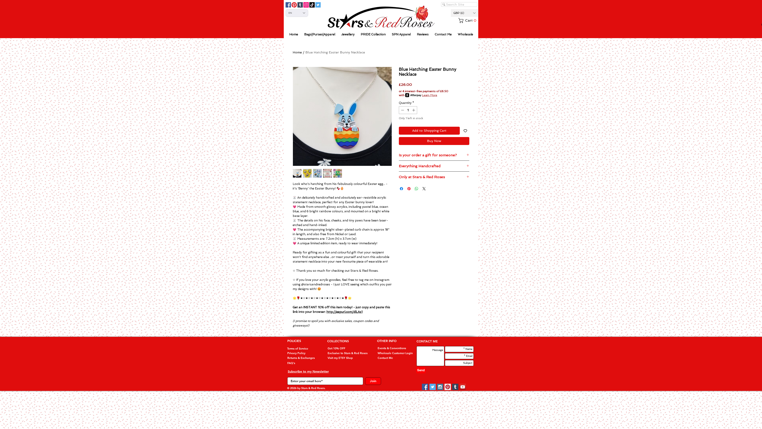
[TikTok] (312, 5)
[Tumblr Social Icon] (300, 5)
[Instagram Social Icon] (440, 387)
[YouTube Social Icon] (463, 387)
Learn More (429, 95)
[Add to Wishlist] (465, 131)
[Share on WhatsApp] (416, 188)
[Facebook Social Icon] (288, 5)
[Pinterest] (294, 5)
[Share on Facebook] (401, 188)
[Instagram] (306, 5)
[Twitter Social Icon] (318, 5)
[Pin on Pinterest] (409, 188)
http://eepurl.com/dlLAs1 (344, 312)
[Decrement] (402, 110)
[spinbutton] (408, 110)
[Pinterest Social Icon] (447, 387)
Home (297, 52)
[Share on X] (424, 188)
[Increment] (414, 110)
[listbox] (464, 13)
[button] (464, 13)
